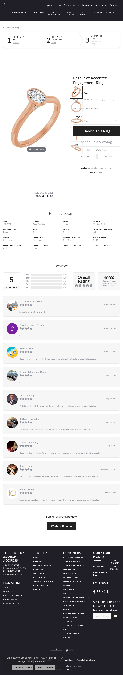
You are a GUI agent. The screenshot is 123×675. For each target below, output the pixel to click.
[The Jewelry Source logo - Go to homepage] (5, 4)
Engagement (20, 12)
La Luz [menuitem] (66, 585)
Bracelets (39, 577)
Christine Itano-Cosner (31, 325)
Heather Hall (26, 348)
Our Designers (54, 13)
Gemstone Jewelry (44, 581)
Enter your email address (105, 610)
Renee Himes (26, 466)
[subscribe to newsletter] (115, 616)
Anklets (37, 589)
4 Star (27, 277)
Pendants (38, 569)
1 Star (27, 287)
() (64, 274)
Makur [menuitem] (67, 593)
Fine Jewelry (69, 13)
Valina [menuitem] (67, 637)
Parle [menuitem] (66, 609)
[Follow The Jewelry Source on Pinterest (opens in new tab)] (98, 592)
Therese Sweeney (28, 442)
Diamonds (38, 12)
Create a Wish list (13, 595)
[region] (36, 120)
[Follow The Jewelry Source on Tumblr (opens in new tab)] (108, 592)
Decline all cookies (22, 667)
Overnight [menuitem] (69, 605)
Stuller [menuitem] (67, 621)
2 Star (27, 284)
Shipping (85, 156)
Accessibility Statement (86, 660)
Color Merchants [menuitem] (73, 565)
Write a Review (61, 526)
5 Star (27, 274)
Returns (108, 156)
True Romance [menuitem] (71, 633)
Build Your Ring (12, 27)
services (8, 591)
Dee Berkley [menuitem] (70, 569)
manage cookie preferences (31, 661)
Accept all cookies (45, 667)
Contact (111, 12)
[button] (71, 5)
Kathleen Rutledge (29, 419)
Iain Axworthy (26, 395)
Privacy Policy (11, 599)
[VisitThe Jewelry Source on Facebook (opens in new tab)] (94, 592)
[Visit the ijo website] (69, 650)
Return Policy (11, 603)
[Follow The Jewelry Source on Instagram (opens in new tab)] (103, 592)
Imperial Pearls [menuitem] (72, 581)
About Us (8, 587)
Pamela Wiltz (26, 489)
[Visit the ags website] (56, 650)
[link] (53, 5)
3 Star (27, 281)
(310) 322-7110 (44, 196)
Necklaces (39, 573)
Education (96, 12)
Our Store (82, 13)
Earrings (38, 561)
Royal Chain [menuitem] (70, 617)
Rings (36, 557)
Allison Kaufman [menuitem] (73, 557)
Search (16, 43)
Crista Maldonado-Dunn (32, 372)
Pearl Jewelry (41, 585)
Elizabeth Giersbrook (30, 301)
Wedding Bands (42, 565)
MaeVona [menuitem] (68, 589)
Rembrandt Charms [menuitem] (74, 613)
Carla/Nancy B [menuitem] (71, 561)
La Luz (65, 224)
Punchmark (67, 669)
